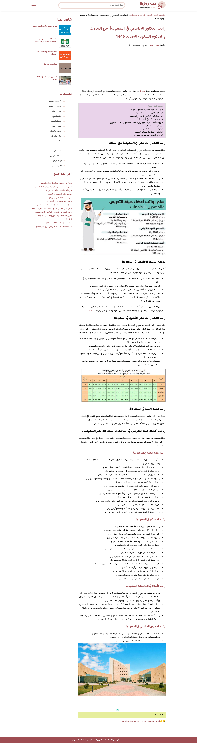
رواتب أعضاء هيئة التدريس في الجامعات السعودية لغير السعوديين (135, 123)
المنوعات (58, 141)
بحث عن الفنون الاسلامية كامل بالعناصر (56, 183)
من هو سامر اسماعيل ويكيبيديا (60, 194)
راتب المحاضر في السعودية (150, 129)
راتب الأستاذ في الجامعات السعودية (147, 132)
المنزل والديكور (56, 136)
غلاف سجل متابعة (50, 64)
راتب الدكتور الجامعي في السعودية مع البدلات (144, 109)
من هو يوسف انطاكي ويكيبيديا (60, 198)
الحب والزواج (57, 111)
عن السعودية (57, 160)
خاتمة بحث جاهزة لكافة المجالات (58, 223)
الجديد (34, 5)
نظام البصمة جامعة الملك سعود (45, 26)
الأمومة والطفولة (55, 101)
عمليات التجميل (56, 156)
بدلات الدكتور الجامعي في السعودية (147, 113)
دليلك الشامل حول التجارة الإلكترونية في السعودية (52, 226)
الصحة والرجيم (56, 121)
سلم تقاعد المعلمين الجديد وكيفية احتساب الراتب (52, 187)
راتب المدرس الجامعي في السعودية (147, 135)
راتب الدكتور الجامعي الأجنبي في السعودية (145, 116)
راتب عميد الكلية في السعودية (150, 119)
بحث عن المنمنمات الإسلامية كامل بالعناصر (54, 205)
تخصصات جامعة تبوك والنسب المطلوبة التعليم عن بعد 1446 (45, 40)
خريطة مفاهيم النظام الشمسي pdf (58, 190)
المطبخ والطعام (56, 131)
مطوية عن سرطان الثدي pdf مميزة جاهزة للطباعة (52, 208)
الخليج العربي (57, 116)
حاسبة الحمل (57, 165)
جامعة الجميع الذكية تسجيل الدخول (46, 53)
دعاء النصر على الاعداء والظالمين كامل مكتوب (53, 212)
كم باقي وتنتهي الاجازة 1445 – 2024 (46, 78)
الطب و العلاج (57, 126)
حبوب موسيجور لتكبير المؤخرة (59, 201)
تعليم (60, 146)
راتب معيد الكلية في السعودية (149, 126)
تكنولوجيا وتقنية (56, 151)
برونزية (142, 91)
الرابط (91, 311)
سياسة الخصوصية (77, 739)
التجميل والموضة (55, 106)
